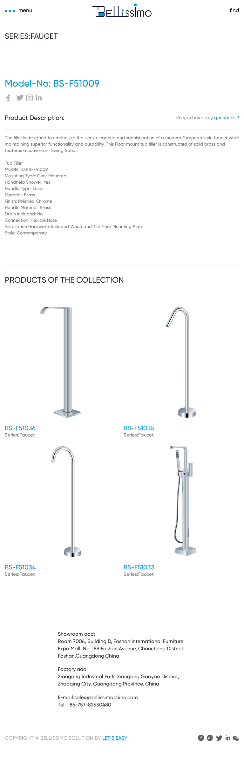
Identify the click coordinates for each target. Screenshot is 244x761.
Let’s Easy (114, 738)
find (234, 10)
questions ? (226, 118)
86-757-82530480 (90, 705)
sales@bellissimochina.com (106, 697)
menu (25, 10)
